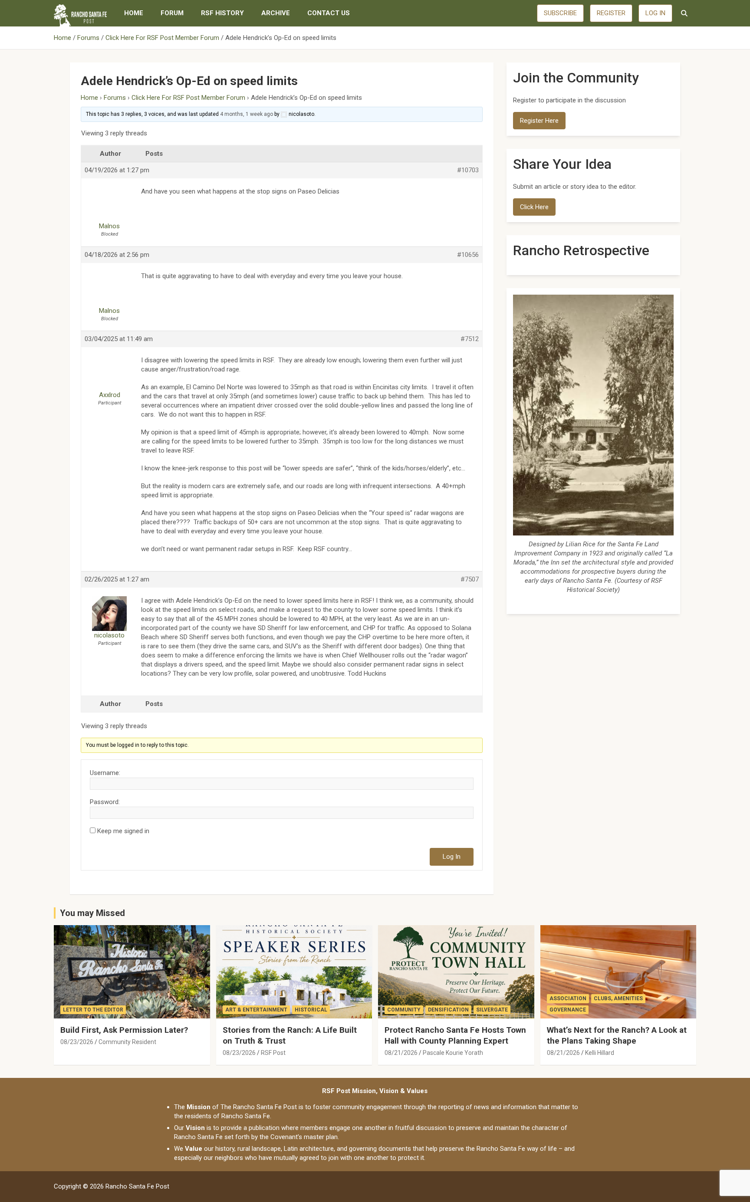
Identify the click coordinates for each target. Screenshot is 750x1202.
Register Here (539, 121)
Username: (105, 773)
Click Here (534, 207)
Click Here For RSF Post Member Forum (188, 98)
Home (133, 13)
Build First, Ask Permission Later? (124, 1030)
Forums (115, 98)
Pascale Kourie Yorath (453, 1052)
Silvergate (492, 1010)
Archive (275, 13)
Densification (448, 1010)
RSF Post (273, 1052)
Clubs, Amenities (618, 998)
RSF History (222, 13)
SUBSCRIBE (560, 13)
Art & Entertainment (256, 1010)
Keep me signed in (123, 831)
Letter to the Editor (93, 1010)
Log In (452, 856)
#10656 (468, 255)
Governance (567, 1010)
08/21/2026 (401, 1052)
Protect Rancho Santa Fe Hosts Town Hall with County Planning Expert (455, 1035)
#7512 (470, 339)
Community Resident (127, 1041)
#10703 (468, 170)
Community (404, 1010)
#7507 (470, 579)
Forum (172, 13)
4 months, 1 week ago (246, 114)
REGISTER (611, 13)
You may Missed (92, 913)
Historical (311, 1010)
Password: (105, 802)
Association (567, 998)
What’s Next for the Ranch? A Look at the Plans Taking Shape (617, 1035)
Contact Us (328, 13)
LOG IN (655, 13)
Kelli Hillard (599, 1052)
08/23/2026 (76, 1041)
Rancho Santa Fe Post (137, 1186)
